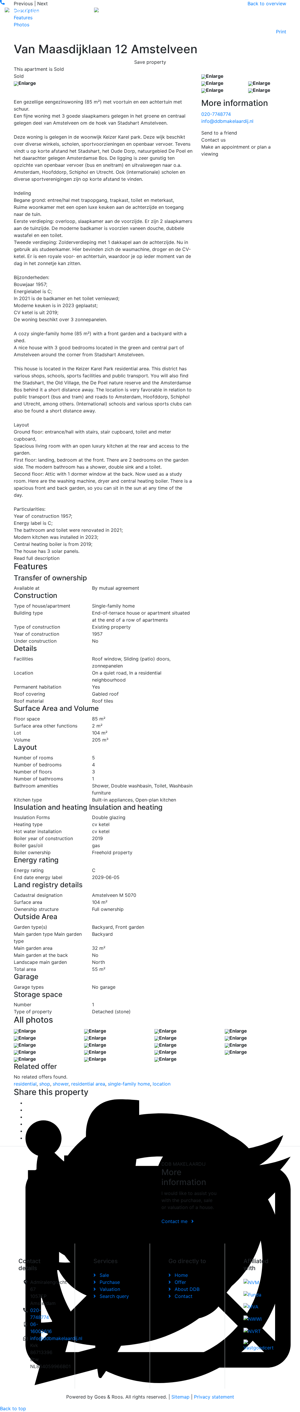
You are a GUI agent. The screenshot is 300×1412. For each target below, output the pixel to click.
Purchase (109, 1282)
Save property (150, 62)
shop (44, 1084)
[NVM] (251, 1282)
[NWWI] (252, 1318)
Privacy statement (214, 1397)
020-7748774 (216, 114)
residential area (88, 1084)
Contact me (175, 1221)
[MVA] (250, 1306)
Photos (21, 24)
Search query (113, 1296)
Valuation (109, 1289)
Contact (264, 8)
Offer (203, 8)
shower (61, 1084)
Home (185, 8)
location (162, 1084)
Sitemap (180, 1397)
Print (281, 32)
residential (25, 1084)
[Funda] (252, 1294)
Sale (103, 1275)
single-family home (129, 1084)
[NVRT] (252, 1331)
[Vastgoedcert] (260, 1345)
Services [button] (222, 8)
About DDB (243, 11)
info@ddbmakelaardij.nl (227, 121)
